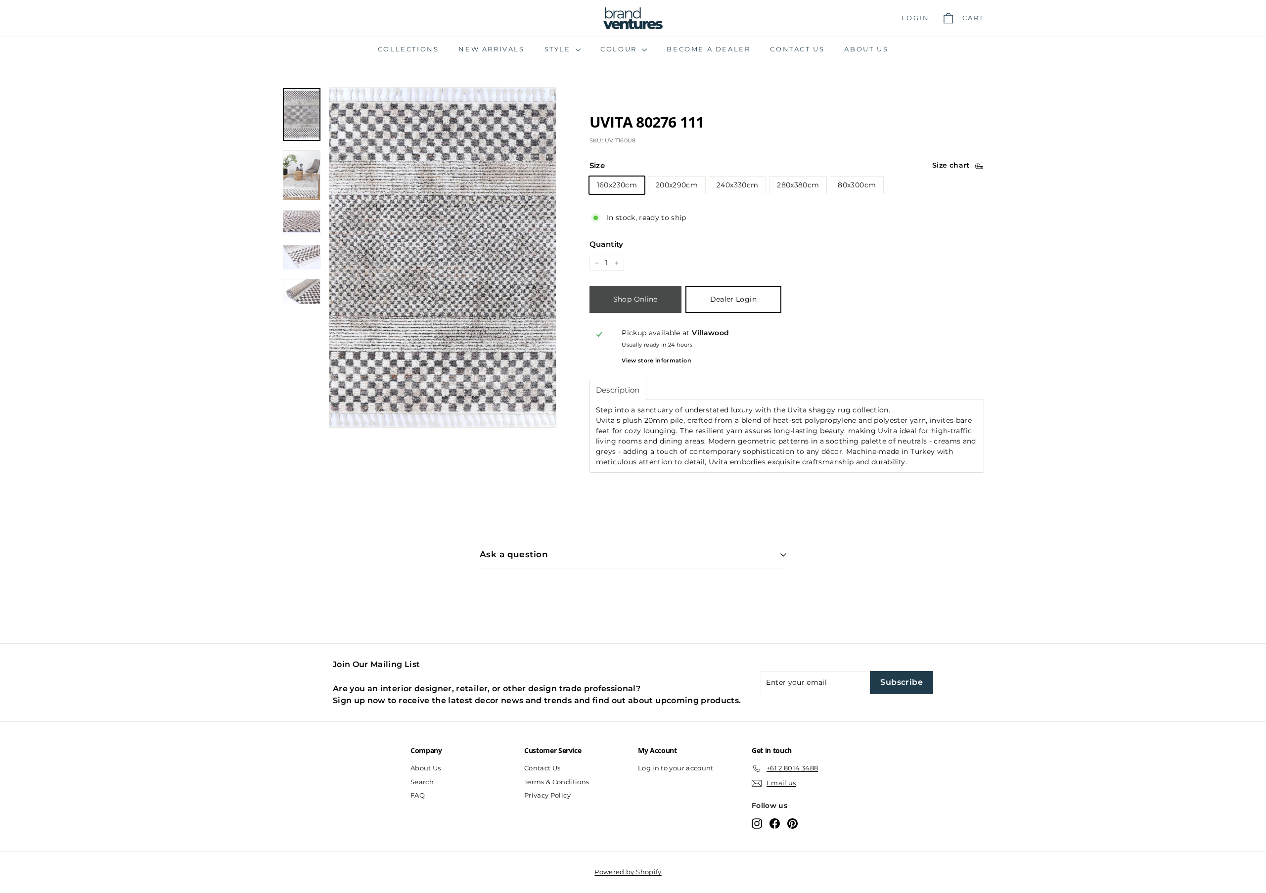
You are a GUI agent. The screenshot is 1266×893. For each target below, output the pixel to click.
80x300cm (857, 184)
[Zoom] (442, 257)
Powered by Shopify (627, 872)
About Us (866, 49)
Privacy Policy (547, 795)
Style (559, 49)
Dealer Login (733, 299)
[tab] (617, 390)
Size (597, 166)
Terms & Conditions (556, 782)
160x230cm (617, 184)
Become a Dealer (708, 49)
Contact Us (797, 49)
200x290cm (677, 184)
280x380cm (798, 184)
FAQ (417, 795)
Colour (619, 49)
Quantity (606, 244)
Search (422, 782)
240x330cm (737, 184)
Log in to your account (676, 768)
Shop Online (635, 299)
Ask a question (514, 554)
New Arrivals (491, 49)
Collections (408, 49)
